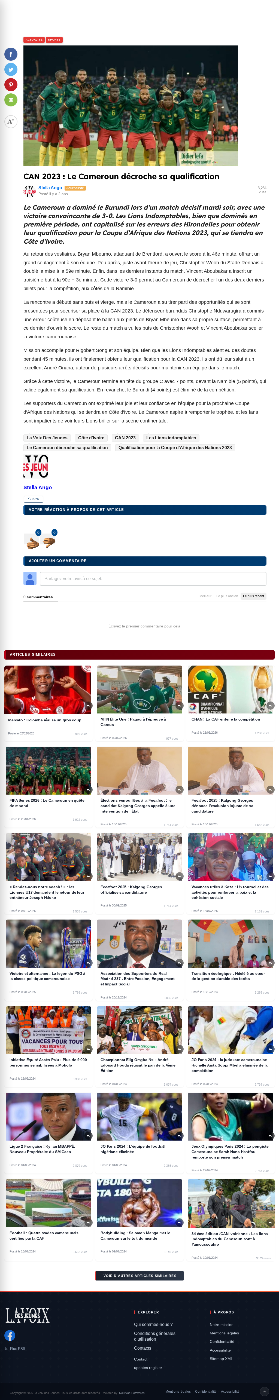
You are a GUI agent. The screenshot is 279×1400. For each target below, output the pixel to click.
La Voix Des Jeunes (47, 438)
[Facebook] (9, 1335)
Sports (54, 39)
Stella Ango (50, 187)
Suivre (33, 499)
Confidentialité (222, 1341)
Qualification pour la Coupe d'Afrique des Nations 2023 (175, 447)
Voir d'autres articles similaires (140, 1276)
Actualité (34, 39)
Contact (140, 1359)
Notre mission (221, 1324)
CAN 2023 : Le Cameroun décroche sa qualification (121, 176)
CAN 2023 (125, 438)
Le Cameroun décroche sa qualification (67, 447)
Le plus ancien (227, 596)
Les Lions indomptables (171, 438)
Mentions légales (224, 1333)
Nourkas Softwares (132, 1393)
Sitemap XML (221, 1358)
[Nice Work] (47, 539)
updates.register (148, 1367)
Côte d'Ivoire (91, 438)
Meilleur (205, 596)
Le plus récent (253, 596)
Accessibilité (220, 1350)
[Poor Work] (31, 539)
